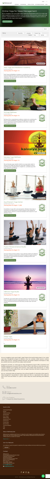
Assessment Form (7, 419)
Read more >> (6, 438)
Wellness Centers (6, 412)
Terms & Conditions (7, 425)
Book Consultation (7, 21)
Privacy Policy (6, 422)
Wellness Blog (6, 417)
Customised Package (39, 4)
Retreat (4, 411)
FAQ (4, 428)
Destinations (23, 4)
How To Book (5, 416)
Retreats (17, 4)
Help (4, 426)
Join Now (6, 447)
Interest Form (6, 420)
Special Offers (31, 4)
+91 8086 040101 (11, 388)
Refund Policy (6, 423)
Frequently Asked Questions (15, 399)
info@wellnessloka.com (14, 393)
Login (46, 4)
